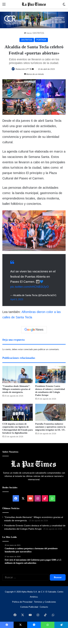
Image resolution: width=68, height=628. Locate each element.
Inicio (28, 33)
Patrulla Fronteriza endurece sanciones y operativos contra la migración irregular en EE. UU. (50, 427)
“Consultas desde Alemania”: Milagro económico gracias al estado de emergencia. (16, 389)
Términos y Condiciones (45, 602)
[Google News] (34, 329)
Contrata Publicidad (29, 607)
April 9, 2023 (16, 299)
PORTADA (41, 40)
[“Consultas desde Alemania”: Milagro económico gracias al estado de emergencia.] (17, 374)
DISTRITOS (38, 33)
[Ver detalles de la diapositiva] (34, 20)
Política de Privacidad (22, 602)
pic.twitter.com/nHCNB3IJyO (29, 286)
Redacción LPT (22, 69)
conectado (28, 349)
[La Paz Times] (34, 4)
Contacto (44, 607)
